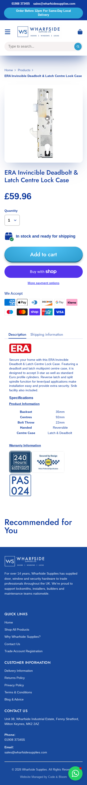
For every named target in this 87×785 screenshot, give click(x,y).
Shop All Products (16, 629)
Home (8, 70)
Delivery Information (18, 670)
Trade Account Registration (23, 651)
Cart (80, 31)
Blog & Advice (14, 699)
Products (24, 70)
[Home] (39, 32)
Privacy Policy (14, 685)
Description (17, 334)
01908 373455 (21, 3)
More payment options (43, 283)
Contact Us (12, 644)
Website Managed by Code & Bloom (43, 777)
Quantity (11, 210)
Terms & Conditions (18, 692)
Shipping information (46, 334)
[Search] (78, 46)
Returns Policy (14, 678)
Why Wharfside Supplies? (22, 636)
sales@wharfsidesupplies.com (54, 3)
